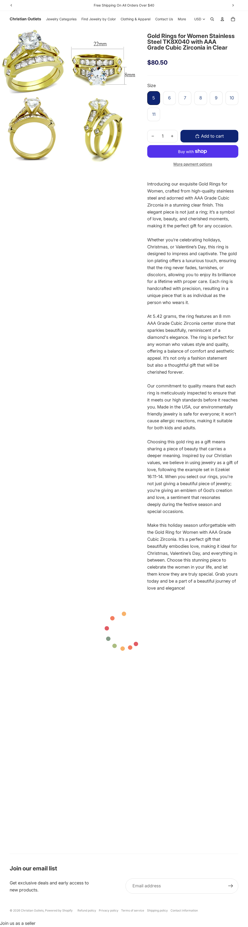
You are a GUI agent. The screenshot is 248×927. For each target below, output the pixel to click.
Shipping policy (157, 910)
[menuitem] (181, 19)
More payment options (192, 164)
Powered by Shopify (59, 910)
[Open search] (212, 19)
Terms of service (132, 910)
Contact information (184, 910)
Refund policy (87, 910)
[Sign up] (230, 886)
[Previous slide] (11, 5)
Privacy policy (108, 910)
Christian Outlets (32, 910)
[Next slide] (233, 5)
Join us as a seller (18, 923)
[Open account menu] (222, 19)
